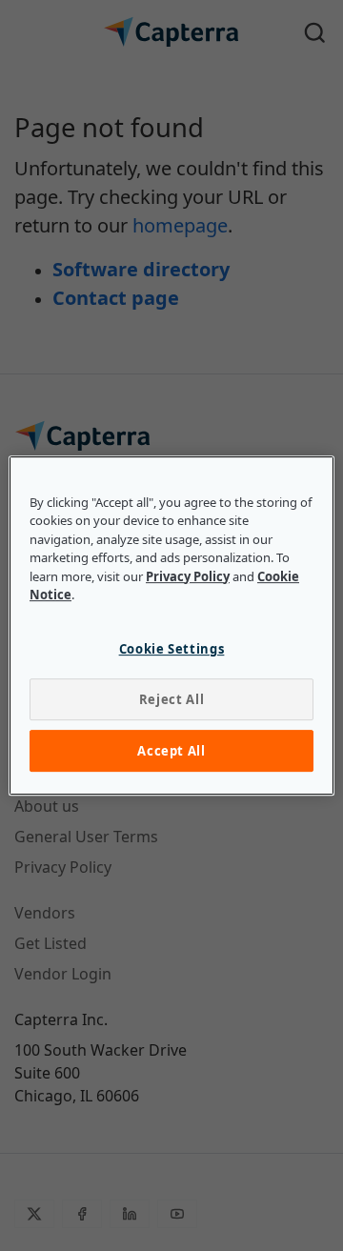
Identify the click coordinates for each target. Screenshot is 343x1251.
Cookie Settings (172, 648)
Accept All (171, 750)
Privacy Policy (188, 576)
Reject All (172, 699)
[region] (171, 626)
